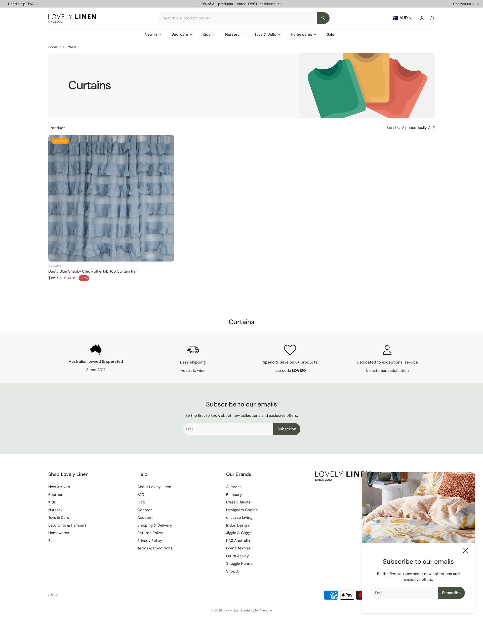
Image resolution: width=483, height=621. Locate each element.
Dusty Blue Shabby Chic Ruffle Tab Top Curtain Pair (93, 271)
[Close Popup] (465, 551)
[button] (244, 18)
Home (53, 47)
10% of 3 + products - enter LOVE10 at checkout (239, 4)
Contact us (462, 4)
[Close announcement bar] (478, 4)
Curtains (69, 47)
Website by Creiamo (257, 610)
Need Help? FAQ (21, 4)
